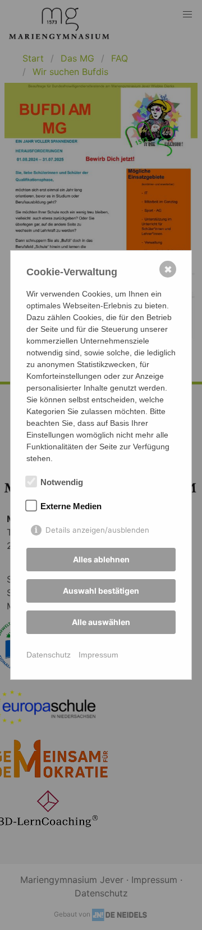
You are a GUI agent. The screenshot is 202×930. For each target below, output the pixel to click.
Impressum (98, 654)
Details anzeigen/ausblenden (97, 529)
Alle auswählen (101, 622)
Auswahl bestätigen (101, 590)
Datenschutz (48, 654)
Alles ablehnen (101, 559)
